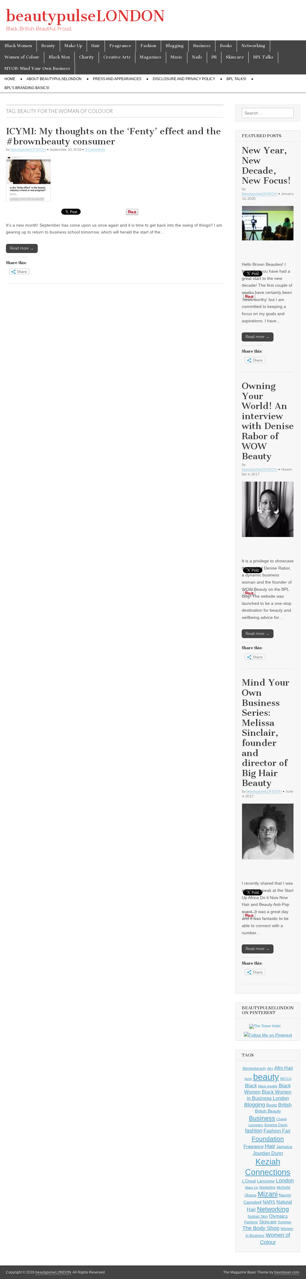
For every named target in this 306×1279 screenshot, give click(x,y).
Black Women (18, 45)
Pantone (251, 1222)
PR (214, 57)
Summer (284, 1222)
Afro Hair (283, 1068)
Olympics (278, 1216)
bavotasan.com (286, 1272)
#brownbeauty (254, 1068)
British (285, 1104)
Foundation (268, 1138)
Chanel (281, 1119)
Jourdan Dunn (268, 1153)
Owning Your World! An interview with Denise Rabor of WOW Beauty (268, 421)
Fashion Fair (277, 1130)
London (285, 1181)
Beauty (48, 45)
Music (177, 57)
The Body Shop (260, 1228)
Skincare (235, 57)
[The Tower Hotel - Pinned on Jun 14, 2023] (265, 1026)
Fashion (148, 45)
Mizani (268, 1194)
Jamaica (284, 1146)
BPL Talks (263, 57)
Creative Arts (117, 57)
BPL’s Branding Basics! (26, 88)
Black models (268, 1086)
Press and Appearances (117, 79)
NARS (269, 1202)
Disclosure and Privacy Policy (184, 79)
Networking (253, 45)
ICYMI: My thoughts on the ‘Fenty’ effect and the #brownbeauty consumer (113, 136)
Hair (95, 45)
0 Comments (95, 149)
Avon (248, 1078)
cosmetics (255, 1125)
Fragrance (120, 45)
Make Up (73, 45)
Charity (86, 57)
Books (226, 45)
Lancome (266, 1181)
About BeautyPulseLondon (54, 79)
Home (9, 79)
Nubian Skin (258, 1216)
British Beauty (268, 1111)
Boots (271, 1105)
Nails (197, 57)
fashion (253, 1131)
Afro (270, 1068)
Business (202, 45)
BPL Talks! (236, 79)
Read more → (22, 248)
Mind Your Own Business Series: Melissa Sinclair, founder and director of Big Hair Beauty (265, 732)
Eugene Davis (275, 1125)
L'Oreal (249, 1181)
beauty (266, 1077)
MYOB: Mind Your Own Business (37, 68)
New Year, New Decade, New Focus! (266, 165)
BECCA (285, 1078)
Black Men (59, 57)
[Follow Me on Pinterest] (268, 1035)
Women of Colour (21, 57)
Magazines (150, 57)
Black (251, 1085)
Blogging (175, 45)
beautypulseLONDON (85, 16)
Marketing (267, 1187)
